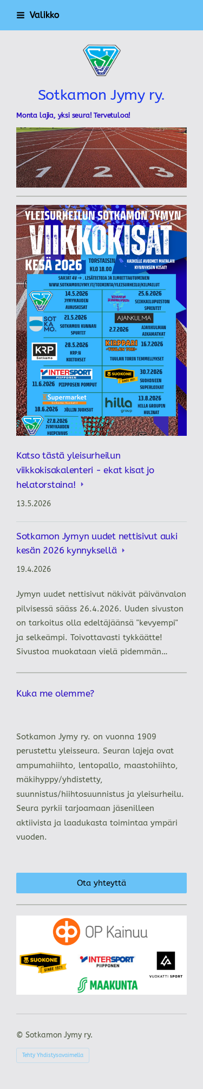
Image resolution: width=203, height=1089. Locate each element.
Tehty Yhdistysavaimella (52, 1055)
